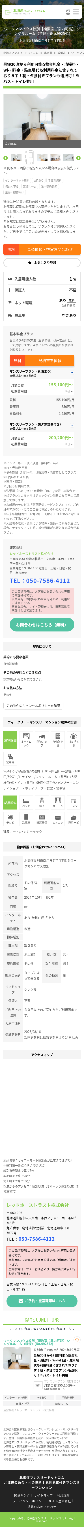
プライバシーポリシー (29, 1500)
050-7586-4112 (48, 580)
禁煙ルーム (30, 186)
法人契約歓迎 (49, 186)
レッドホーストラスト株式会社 (31, 553)
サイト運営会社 (60, 1500)
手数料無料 (55, 180)
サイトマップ (43, 1495)
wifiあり (39, 180)
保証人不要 (12, 186)
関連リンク (22, 1495)
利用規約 (63, 1495)
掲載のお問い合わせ (42, 1506)
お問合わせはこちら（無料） (42, 624)
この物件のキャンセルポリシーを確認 (33, 705)
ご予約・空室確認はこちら (45, 1300)
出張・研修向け (14, 192)
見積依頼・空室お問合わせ (50, 249)
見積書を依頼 (50, 360)
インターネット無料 (17, 180)
